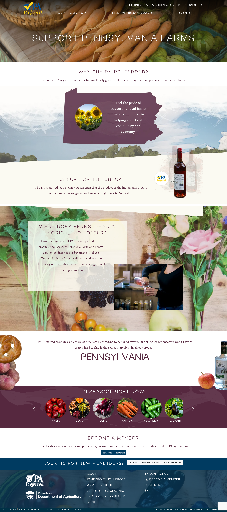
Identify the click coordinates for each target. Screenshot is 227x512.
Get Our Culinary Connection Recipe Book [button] (155, 462)
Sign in (191, 5)
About (91, 474)
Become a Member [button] (113, 453)
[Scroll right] (193, 409)
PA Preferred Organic (105, 490)
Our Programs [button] (71, 12)
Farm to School (99, 485)
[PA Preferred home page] (33, 9)
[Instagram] (201, 5)
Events (184, 12)
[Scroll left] (33, 409)
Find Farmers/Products (132, 12)
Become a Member (167, 5)
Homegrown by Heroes (105, 479)
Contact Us (140, 5)
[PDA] (53, 495)
